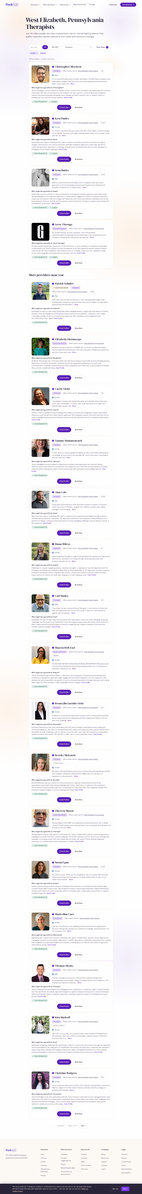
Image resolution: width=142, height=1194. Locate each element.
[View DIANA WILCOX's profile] (40, 551)
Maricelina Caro (64, 914)
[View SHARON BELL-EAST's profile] (40, 655)
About (103, 1154)
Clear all (43, 53)
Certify (43, 1162)
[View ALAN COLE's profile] (40, 499)
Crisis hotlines (86, 1165)
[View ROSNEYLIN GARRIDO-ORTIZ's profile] (40, 711)
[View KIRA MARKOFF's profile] (40, 1025)
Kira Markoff (62, 1017)
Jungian (33, 53)
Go (45, 47)
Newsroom (105, 1158)
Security (124, 1154)
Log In (103, 1169)
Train (42, 1154)
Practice (44, 1158)
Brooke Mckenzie (65, 755)
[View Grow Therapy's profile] (40, 232)
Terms (123, 1165)
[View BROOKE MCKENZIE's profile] (40, 762)
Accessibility (125, 1173)
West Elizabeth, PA (40, 102)
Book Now (78, 107)
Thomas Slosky (64, 965)
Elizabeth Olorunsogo (68, 339)
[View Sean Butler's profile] (40, 178)
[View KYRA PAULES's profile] (40, 126)
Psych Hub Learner (60, 288)
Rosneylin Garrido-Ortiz (69, 703)
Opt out (115, 1189)
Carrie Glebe (62, 389)
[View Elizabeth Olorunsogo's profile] (40, 346)
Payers (63, 1164)
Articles (84, 1154)
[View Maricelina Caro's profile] (40, 921)
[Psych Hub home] (12, 4)
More (72, 84)
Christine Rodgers (66, 1073)
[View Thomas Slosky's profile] (40, 973)
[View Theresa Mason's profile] (40, 818)
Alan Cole (60, 492)
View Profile (68, 98)
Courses (84, 1158)
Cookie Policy (126, 1162)
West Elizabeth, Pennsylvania (88, 71)
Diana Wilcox (63, 544)
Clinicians (64, 1154)
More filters (102, 47)
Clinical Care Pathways (45, 1170)
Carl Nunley (62, 596)
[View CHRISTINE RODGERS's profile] (40, 1080)
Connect (44, 1165)
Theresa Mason (64, 810)
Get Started (127, 5)
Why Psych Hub (79, 4)
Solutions (34, 5)
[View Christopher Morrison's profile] (40, 74)
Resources (64, 5)
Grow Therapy (64, 224)
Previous (60, 1126)
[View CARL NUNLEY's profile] (40, 603)
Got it (125, 1189)
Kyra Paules (62, 118)
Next (83, 1126)
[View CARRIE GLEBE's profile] (40, 396)
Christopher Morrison (68, 66)
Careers (104, 1162)
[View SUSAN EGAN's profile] (40, 870)
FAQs (83, 1162)
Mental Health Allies (68, 1168)
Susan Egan (62, 862)
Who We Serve (49, 5)
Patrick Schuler (64, 283)
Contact (104, 1165)
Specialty (56, 47)
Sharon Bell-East (65, 647)
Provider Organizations (66, 1159)
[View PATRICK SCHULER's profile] (40, 291)
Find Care (113, 5)
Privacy (124, 1158)
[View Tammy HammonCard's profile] (40, 448)
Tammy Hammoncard (68, 440)
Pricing (92, 4)
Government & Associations (66, 1173)
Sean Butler (62, 170)
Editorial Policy (126, 1169)
